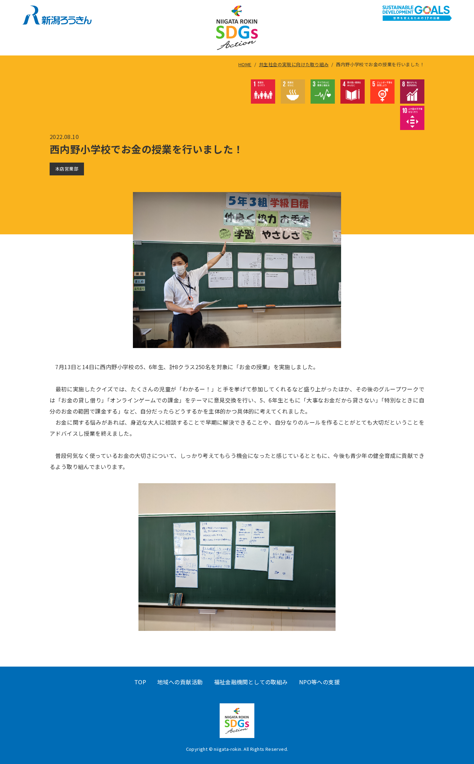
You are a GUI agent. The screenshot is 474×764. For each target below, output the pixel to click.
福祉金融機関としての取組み (251, 682)
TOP (140, 682)
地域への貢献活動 (180, 682)
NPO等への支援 (319, 682)
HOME (245, 64)
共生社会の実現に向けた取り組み (294, 64)
